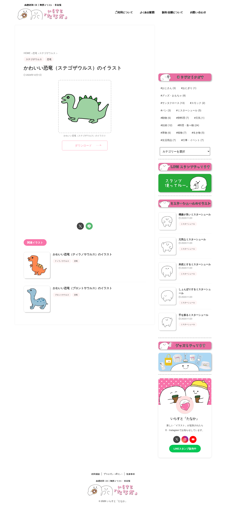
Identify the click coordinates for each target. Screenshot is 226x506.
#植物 (181, 132)
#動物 (166, 117)
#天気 (199, 117)
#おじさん (168, 88)
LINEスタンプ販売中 (185, 448)
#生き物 (198, 132)
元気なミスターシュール (192, 239)
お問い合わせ (198, 12)
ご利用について (124, 12)
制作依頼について (172, 12)
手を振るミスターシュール (193, 315)
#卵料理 (182, 117)
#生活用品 (168, 140)
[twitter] (80, 226)
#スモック (197, 103)
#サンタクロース (173, 103)
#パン (166, 110)
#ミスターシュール (188, 110)
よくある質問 (147, 12)
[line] (89, 226)
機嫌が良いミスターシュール (195, 214)
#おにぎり (188, 88)
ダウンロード (83, 145)
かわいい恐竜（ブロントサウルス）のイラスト (82, 288)
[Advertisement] (88, 38)
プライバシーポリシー (113, 473)
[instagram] (184, 439)
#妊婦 (166, 125)
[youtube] (193, 439)
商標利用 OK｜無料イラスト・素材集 (113, 480)
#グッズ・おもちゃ (173, 95)
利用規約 (95, 473)
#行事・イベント (192, 140)
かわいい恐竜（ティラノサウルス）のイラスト (82, 254)
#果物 (166, 132)
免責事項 (130, 473)
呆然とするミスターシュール (195, 264)
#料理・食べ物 (188, 125)
